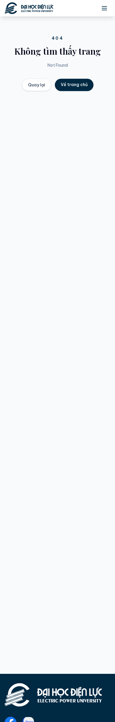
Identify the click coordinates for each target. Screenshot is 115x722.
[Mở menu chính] (104, 8)
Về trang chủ (74, 84)
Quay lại (36, 85)
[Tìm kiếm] (78, 8)
